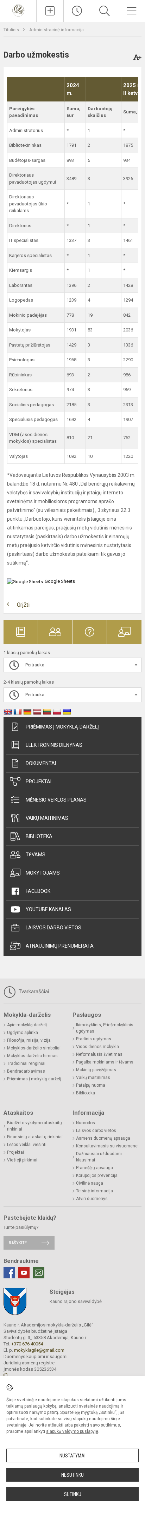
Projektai (38, 781)
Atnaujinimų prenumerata (60, 946)
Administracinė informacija (56, 29)
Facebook (38, 891)
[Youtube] (24, 1272)
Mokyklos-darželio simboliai (34, 1048)
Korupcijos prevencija (97, 1175)
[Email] (38, 1272)
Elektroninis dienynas (54, 745)
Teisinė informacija (94, 1190)
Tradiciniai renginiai (26, 1063)
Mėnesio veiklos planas (56, 800)
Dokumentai (41, 763)
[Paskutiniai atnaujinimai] (77, 11)
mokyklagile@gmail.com (39, 1350)
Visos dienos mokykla (97, 1046)
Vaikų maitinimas (47, 818)
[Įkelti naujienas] (50, 11)
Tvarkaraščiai (33, 991)
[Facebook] (9, 1272)
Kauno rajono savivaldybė (76, 1301)
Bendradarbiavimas (26, 1071)
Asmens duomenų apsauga (103, 1138)
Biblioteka (39, 836)
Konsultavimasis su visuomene (107, 1146)
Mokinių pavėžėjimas (96, 1069)
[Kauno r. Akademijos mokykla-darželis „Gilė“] (18, 10)
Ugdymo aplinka (22, 1032)
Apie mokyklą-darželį (27, 1024)
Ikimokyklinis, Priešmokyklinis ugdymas (104, 1028)
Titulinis (12, 29)
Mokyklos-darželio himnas (32, 1055)
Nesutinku (72, 1475)
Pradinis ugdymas (93, 1038)
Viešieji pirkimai (22, 1160)
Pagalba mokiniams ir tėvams (104, 1062)
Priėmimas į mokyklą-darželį (62, 727)
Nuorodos (85, 1122)
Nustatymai (72, 1455)
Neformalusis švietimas (99, 1054)
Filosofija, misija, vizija (29, 1040)
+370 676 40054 (27, 1343)
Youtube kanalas (48, 909)
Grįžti (23, 604)
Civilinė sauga (89, 1183)
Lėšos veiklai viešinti (26, 1144)
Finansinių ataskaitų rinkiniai (35, 1136)
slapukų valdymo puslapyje (72, 1431)
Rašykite (18, 1242)
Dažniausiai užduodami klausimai (99, 1156)
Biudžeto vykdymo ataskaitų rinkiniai (34, 1126)
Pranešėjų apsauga (94, 1167)
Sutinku (72, 1494)
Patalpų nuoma (90, 1085)
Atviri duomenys (92, 1198)
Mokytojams (43, 873)
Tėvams (35, 854)
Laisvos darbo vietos (53, 927)
